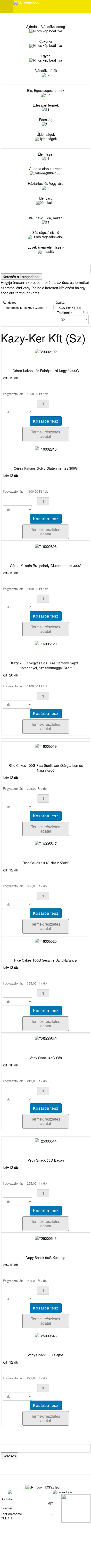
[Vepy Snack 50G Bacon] (46, 1140)
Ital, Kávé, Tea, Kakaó (46, 218)
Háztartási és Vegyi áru (45, 183)
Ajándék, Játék (45, 70)
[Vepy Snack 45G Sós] (46, 1037)
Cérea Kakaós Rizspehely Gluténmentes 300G (46, 565)
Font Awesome (11, 1513)
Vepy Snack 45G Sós (46, 1057)
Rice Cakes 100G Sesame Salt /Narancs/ (45, 960)
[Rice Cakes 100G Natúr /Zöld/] (46, 843)
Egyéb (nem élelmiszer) (45, 247)
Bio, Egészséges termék (45, 90)
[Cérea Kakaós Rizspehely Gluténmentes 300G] (46, 545)
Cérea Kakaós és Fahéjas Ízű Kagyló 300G (46, 370)
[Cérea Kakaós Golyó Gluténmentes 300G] (46, 448)
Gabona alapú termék (45, 168)
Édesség (45, 119)
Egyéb (45, 55)
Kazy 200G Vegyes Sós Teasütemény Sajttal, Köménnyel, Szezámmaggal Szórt (45, 665)
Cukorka (45, 41)
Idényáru (45, 198)
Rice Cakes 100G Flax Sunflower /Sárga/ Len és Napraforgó (45, 768)
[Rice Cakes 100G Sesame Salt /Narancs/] (46, 940)
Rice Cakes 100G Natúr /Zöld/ (46, 862)
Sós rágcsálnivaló (45, 232)
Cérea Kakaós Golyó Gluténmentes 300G (46, 468)
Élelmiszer (46, 154)
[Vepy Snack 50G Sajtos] (46, 1335)
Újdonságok (46, 134)
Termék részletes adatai (45, 434)
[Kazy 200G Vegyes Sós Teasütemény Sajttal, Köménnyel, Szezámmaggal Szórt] (46, 643)
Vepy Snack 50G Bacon (46, 1160)
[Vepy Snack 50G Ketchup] (46, 1237)
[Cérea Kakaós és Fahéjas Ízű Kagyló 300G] (46, 350)
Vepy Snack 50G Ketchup (45, 1257)
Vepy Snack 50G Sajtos (46, 1354)
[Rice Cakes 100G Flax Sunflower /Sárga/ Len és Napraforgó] (46, 745)
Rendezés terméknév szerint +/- (27, 307)
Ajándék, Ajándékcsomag (45, 26)
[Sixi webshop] (26, 3)
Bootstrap (7, 1499)
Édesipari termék (46, 105)
